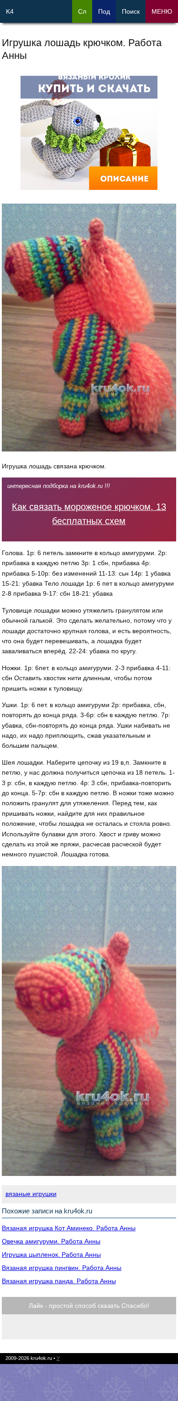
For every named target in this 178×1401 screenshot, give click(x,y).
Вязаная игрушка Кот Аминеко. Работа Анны (69, 1228)
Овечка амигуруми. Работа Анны (51, 1241)
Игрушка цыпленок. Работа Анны (51, 1254)
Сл (82, 11)
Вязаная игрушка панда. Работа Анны (59, 1281)
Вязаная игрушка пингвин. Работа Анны (61, 1267)
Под (104, 11)
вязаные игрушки (31, 1193)
